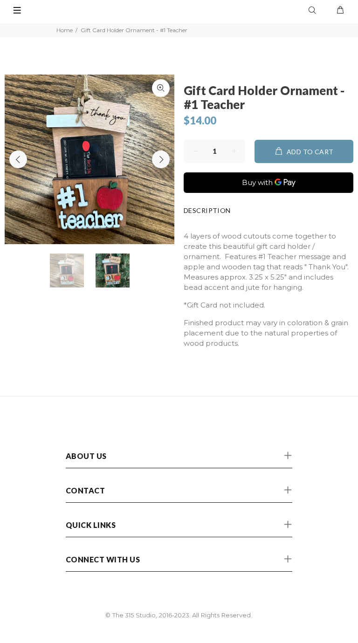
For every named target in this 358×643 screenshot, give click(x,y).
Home (64, 30)
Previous (18, 159)
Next (161, 159)
